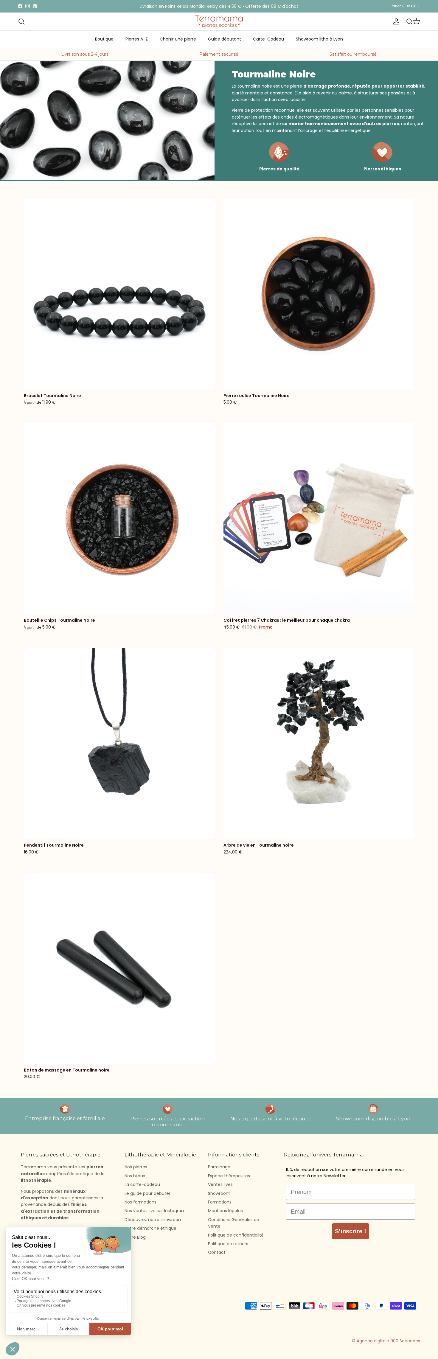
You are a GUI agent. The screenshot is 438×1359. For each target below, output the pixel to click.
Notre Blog (135, 1237)
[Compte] (395, 21)
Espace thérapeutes (229, 1176)
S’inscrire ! (350, 1231)
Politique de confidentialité (236, 1235)
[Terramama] (219, 21)
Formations (220, 1202)
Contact (217, 1252)
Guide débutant (224, 39)
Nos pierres (136, 1167)
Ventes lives (220, 1184)
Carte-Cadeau (268, 39)
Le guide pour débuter (147, 1193)
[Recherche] (21, 21)
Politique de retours (228, 1244)
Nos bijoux (135, 1176)
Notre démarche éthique (150, 1228)
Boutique (104, 39)
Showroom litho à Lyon (319, 39)
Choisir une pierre (178, 39)
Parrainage (219, 1167)
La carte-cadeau (142, 1184)
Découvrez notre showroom (154, 1220)
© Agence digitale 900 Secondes (386, 1341)
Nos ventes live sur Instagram (155, 1211)
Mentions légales (225, 1211)
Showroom (219, 1193)
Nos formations (140, 1202)
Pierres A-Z (136, 39)
